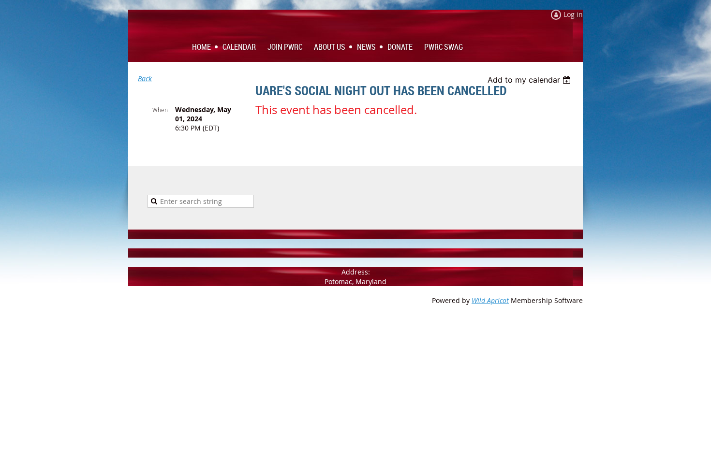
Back (145, 78)
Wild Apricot (490, 300)
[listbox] (530, 80)
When (160, 110)
